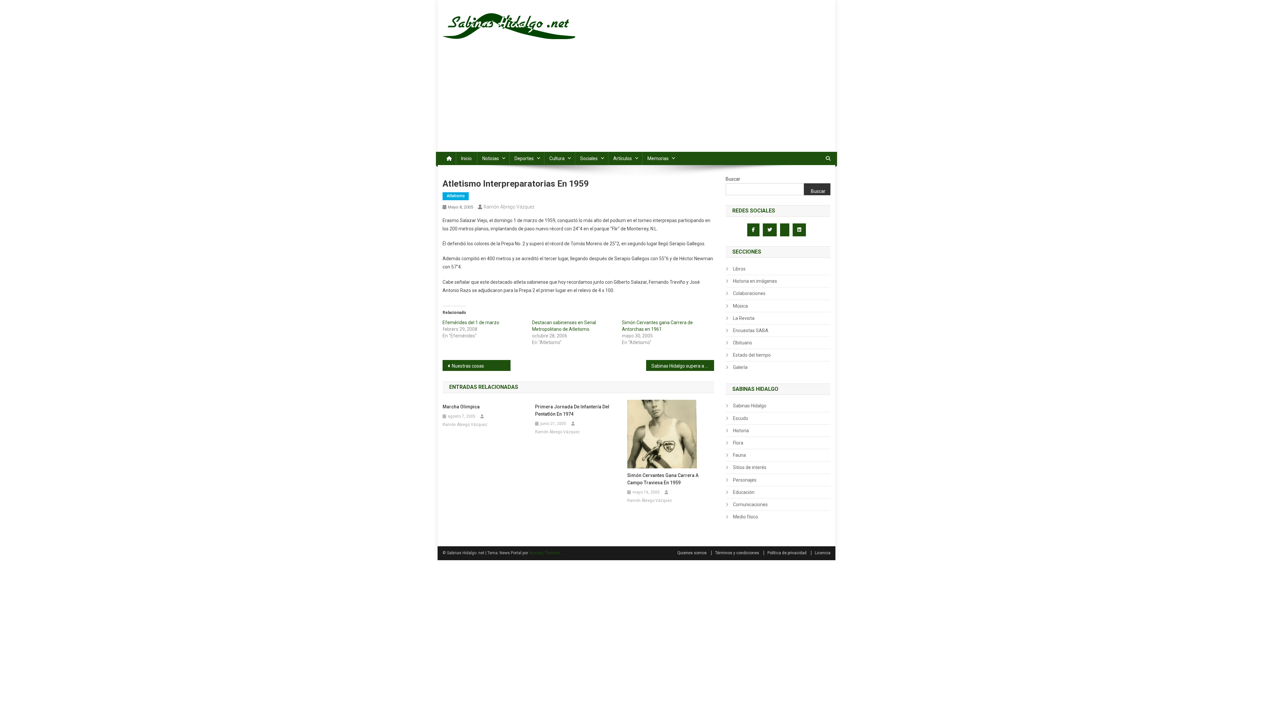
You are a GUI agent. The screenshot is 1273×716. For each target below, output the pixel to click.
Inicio (466, 158)
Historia (741, 430)
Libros (739, 268)
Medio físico (745, 516)
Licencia (822, 553)
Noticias (490, 158)
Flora (738, 443)
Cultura (557, 158)
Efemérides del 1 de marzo (471, 322)
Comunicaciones (750, 504)
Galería (740, 367)
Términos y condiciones (737, 553)
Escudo (740, 418)
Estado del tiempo (752, 355)
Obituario (742, 342)
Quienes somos (692, 553)
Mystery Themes (544, 553)
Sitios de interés (749, 467)
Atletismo (456, 196)
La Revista (744, 318)
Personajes (745, 480)
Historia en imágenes (755, 281)
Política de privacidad (787, 553)
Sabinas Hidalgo (749, 405)
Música (740, 306)
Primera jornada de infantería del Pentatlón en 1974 (572, 410)
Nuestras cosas (468, 366)
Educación (744, 492)
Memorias (658, 158)
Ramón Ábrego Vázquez (509, 206)
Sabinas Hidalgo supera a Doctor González (682, 366)
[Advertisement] (636, 102)
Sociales (589, 158)
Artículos (622, 158)
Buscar (733, 179)
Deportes (524, 158)
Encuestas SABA (750, 330)
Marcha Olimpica (461, 406)
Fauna (739, 455)
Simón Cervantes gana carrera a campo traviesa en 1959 (662, 479)
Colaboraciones (749, 293)
